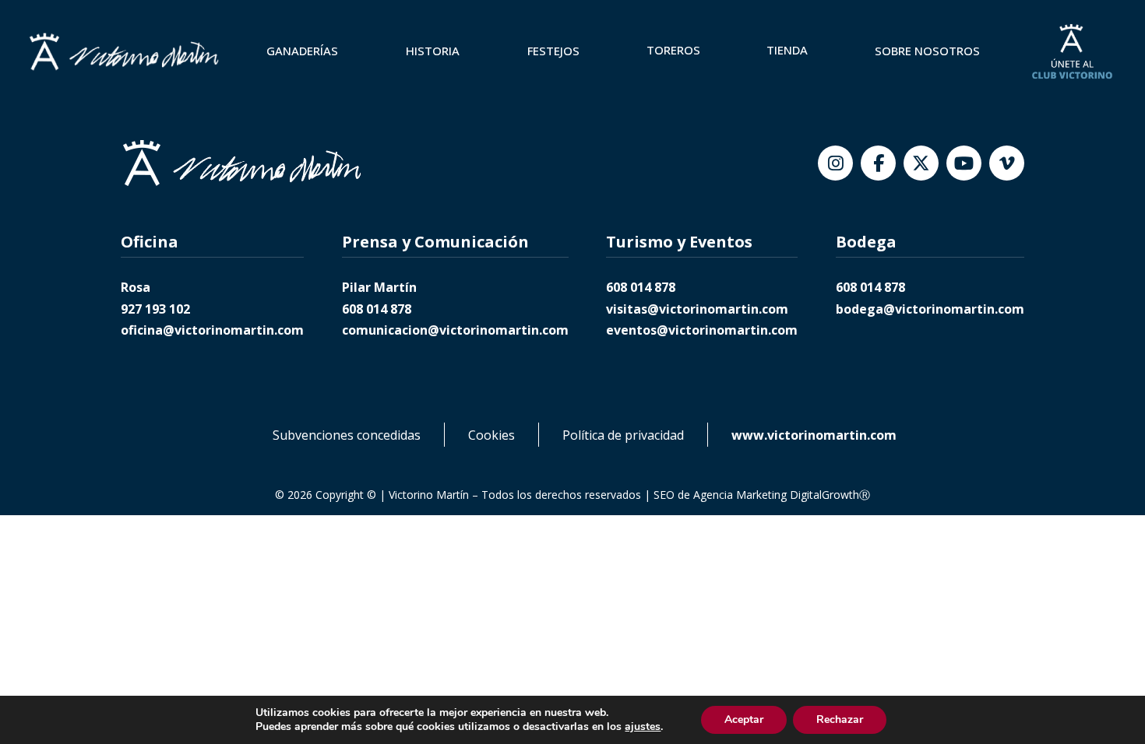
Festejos (553, 50)
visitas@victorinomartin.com (697, 309)
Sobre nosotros (927, 50)
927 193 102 (155, 309)
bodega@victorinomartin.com (930, 309)
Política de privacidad (623, 435)
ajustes (643, 727)
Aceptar (743, 719)
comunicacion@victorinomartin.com (455, 330)
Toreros (673, 50)
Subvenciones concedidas (347, 435)
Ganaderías (302, 50)
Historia (433, 50)
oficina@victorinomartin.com (212, 330)
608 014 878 (376, 309)
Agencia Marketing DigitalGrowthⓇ (781, 494)
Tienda (787, 50)
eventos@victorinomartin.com (702, 330)
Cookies (491, 435)
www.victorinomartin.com (814, 435)
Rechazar (839, 719)
